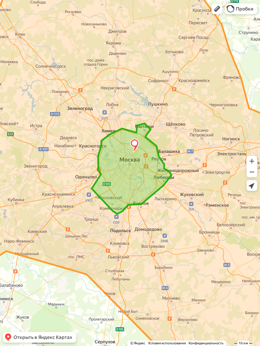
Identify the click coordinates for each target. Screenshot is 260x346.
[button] (217, 8)
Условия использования (167, 343)
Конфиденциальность (206, 343)
